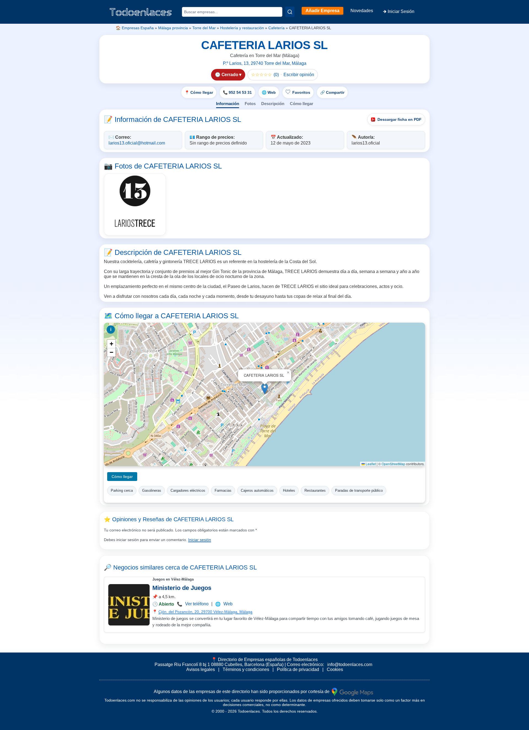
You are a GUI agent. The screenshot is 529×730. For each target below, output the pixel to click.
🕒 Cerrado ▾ (228, 74)
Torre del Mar (204, 28)
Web (228, 603)
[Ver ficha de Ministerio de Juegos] (129, 604)
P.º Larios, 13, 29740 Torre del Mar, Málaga (264, 63)
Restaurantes (315, 490)
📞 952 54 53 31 (237, 92)
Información (227, 103)
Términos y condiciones (246, 669)
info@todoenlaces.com (349, 664)
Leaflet (370, 463)
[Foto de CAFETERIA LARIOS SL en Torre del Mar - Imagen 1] (135, 204)
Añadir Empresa (322, 10)
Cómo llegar (301, 103)
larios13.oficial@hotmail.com (137, 143)
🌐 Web (269, 92)
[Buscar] (290, 12)
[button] (264, 388)
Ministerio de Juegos (181, 587)
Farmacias (223, 490)
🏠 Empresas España (135, 28)
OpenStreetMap (393, 463)
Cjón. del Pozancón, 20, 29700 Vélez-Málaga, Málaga (205, 611)
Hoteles (289, 490)
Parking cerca (122, 490)
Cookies (335, 669)
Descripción (272, 103)
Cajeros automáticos (257, 490)
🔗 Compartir (332, 92)
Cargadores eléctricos (188, 490)
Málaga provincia (173, 28)
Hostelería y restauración (242, 28)
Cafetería (276, 28)
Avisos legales (200, 669)
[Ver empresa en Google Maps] (352, 691)
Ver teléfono (197, 603)
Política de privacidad (298, 669)
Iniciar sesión (199, 540)
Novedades (361, 10)
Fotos (250, 103)
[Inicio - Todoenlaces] (140, 12)
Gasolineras (151, 490)
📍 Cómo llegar (199, 92)
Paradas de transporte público (359, 490)
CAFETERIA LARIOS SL (223, 567)
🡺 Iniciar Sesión (398, 11)
